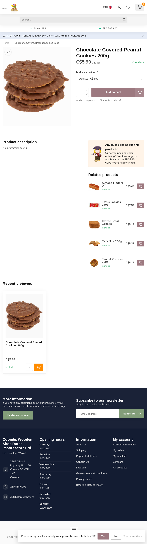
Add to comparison (86, 100)
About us (81, 444)
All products (120, 467)
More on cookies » (132, 536)
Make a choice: (87, 72)
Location (81, 467)
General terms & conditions (91, 473)
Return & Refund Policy (89, 485)
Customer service (18, 415)
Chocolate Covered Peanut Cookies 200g (37, 43)
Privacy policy (84, 479)
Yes (103, 536)
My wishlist (119, 456)
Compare (118, 462)
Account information (124, 444)
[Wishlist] (128, 7)
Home (6, 43)
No (116, 536)
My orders (118, 450)
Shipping (81, 450)
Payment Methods (86, 456)
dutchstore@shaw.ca (22, 497)
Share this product (109, 100)
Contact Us (82, 462)
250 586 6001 (18, 486)
